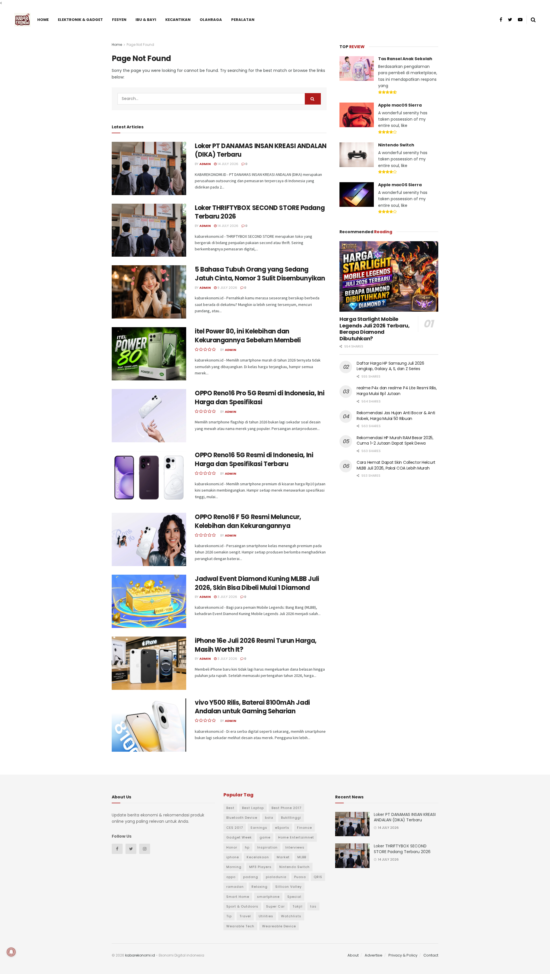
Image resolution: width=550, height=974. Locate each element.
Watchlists (291, 916)
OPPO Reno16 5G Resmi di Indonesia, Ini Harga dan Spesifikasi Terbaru (254, 459)
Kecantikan (177, 19)
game (265, 837)
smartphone (268, 896)
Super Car (275, 906)
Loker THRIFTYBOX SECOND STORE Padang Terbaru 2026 (260, 212)
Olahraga (211, 19)
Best (230, 808)
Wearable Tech (240, 926)
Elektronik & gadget (80, 19)
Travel (245, 916)
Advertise (373, 955)
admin (205, 164)
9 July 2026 (227, 287)
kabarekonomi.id (140, 955)
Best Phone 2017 (286, 808)
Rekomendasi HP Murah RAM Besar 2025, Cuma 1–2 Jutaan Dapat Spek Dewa (395, 440)
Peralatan (242, 19)
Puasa (300, 877)
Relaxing (260, 886)
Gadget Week (239, 837)
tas (313, 906)
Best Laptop (253, 808)
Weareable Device (279, 926)
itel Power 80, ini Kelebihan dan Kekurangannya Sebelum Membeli (247, 336)
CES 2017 (234, 827)
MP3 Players (260, 867)
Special (294, 896)
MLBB (301, 857)
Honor (231, 847)
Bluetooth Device (241, 817)
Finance (304, 827)
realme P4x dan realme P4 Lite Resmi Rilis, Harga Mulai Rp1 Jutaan (397, 390)
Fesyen (119, 19)
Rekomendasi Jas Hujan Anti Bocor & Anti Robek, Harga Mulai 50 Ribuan (396, 415)
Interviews (295, 847)
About (353, 955)
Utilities (266, 916)
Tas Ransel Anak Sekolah (405, 59)
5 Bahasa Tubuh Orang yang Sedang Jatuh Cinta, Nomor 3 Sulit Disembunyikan (260, 274)
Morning (233, 867)
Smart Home (237, 896)
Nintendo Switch (396, 145)
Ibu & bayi (145, 19)
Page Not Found (140, 44)
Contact (430, 955)
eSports (282, 827)
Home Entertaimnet (296, 837)
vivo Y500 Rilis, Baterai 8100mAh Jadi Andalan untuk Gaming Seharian (252, 707)
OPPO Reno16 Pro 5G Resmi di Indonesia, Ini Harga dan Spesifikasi (260, 398)
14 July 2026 (227, 164)
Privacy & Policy (402, 955)
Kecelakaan (258, 857)
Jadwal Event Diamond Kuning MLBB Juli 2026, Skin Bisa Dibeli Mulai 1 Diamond (257, 583)
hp (247, 847)
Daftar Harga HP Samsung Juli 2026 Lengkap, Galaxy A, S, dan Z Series (390, 366)
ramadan (235, 886)
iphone (232, 857)
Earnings (259, 827)
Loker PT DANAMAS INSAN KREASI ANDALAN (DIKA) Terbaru (261, 150)
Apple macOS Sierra (400, 105)
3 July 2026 (227, 596)
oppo (230, 877)
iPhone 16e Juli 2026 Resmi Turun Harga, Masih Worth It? (256, 645)
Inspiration (267, 847)
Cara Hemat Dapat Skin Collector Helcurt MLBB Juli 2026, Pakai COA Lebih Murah (396, 465)
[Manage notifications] (11, 952)
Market (283, 857)
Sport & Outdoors (242, 906)
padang (250, 877)
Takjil (297, 906)
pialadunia (276, 877)
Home (43, 19)
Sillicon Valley (288, 886)
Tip (229, 916)
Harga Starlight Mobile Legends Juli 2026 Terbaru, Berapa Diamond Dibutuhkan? (374, 328)
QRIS (318, 877)
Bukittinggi (291, 817)
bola (269, 817)
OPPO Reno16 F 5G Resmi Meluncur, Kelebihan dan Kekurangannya (248, 521)
